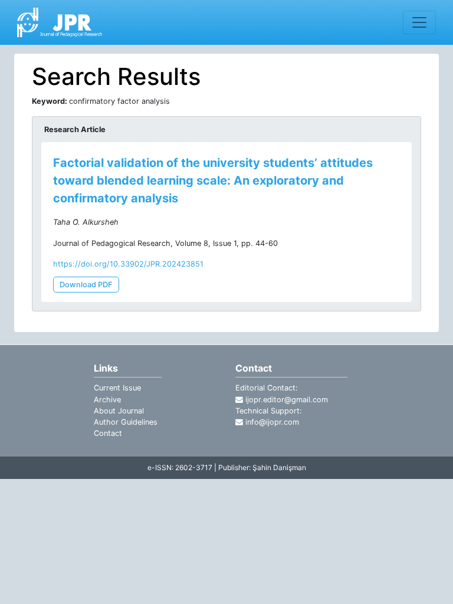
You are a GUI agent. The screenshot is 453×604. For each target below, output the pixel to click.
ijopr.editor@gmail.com (285, 399)
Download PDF (86, 284)
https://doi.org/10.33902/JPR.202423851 (128, 264)
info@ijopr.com (271, 422)
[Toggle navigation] (419, 22)
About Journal (119, 410)
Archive (107, 399)
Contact (108, 433)
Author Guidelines (125, 422)
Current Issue (117, 387)
